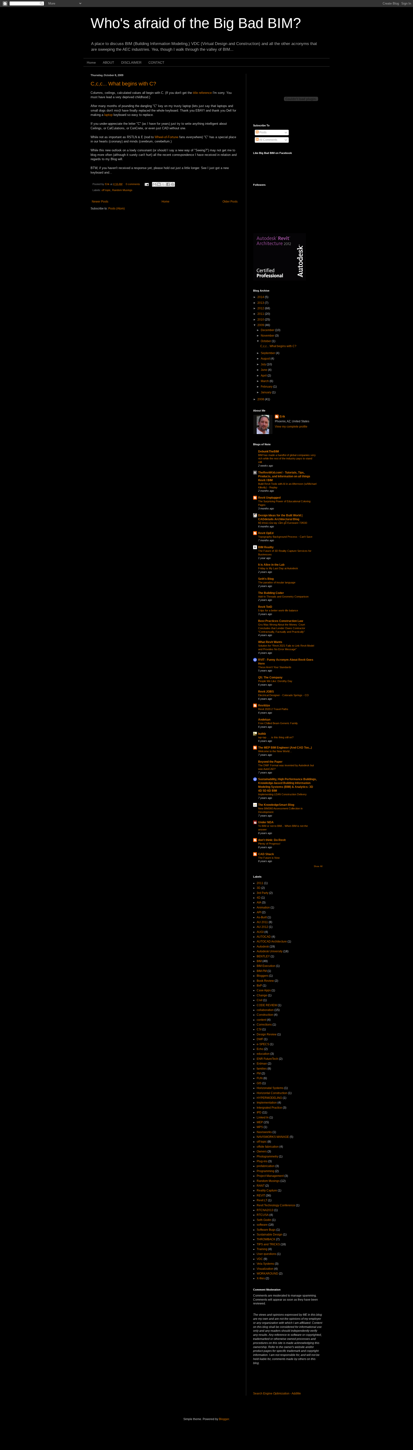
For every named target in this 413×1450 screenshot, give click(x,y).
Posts (262, 132)
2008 (261, 399)
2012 (261, 308)
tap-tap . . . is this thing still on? (275, 737)
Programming (265, 1171)
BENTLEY (263, 956)
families (262, 1068)
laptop (108, 115)
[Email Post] (146, 184)
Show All (318, 866)
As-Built (262, 917)
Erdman (262, 1063)
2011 (261, 314)
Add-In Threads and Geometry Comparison (283, 596)
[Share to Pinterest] (172, 184)
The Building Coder (271, 593)
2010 (261, 319)
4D (259, 897)
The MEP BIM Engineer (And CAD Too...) (285, 747)
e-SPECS (263, 1044)
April (264, 375)
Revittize (264, 705)
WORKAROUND (267, 1273)
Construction (265, 1014)
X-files (261, 1278)
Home (91, 62)
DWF (260, 1039)
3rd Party (262, 893)
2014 (261, 297)
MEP (260, 1122)
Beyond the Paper (270, 761)
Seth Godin (264, 1220)
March (265, 381)
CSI (259, 1029)
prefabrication (266, 1166)
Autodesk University (270, 951)
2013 (261, 303)
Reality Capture (267, 1190)
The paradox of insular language (276, 582)
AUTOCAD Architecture (272, 941)
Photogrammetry (267, 1156)
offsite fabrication (268, 1146)
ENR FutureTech (267, 1059)
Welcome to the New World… (275, 751)
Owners (262, 1151)
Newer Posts (100, 201)
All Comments (268, 139)
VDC (260, 1259)
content (261, 1019)
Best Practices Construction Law (280, 621)
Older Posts (230, 201)
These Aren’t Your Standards (274, 667)
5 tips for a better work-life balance (278, 610)
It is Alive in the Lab (271, 564)
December (268, 330)
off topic (106, 190)
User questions (266, 1254)
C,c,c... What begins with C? (123, 84)
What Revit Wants (270, 642)
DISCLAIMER (131, 62)
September (268, 353)
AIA (259, 902)
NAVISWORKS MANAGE (273, 1137)
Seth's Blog (266, 579)
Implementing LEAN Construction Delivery (282, 794)
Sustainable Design (269, 1234)
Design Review (267, 1034)
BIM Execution (266, 966)
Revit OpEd (265, 533)
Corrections (264, 1024)
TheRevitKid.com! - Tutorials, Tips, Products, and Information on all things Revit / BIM (284, 476)
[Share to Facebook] (168, 184)
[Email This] (154, 184)
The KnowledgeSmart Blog (276, 805)
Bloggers (262, 975)
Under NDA (266, 822)
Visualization (265, 1268)
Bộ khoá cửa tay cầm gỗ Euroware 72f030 (282, 522)
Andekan (264, 719)
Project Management (270, 1176)
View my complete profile (291, 426)
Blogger (224, 1419)
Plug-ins (262, 1161)
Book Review (265, 980)
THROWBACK (266, 1239)
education (263, 1053)
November (268, 335)
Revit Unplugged (269, 497)
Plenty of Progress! (269, 843)
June (264, 370)
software (262, 1224)
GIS (259, 1083)
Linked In (263, 1117)
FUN (260, 1078)
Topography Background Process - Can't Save (285, 536)
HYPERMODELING (269, 1098)
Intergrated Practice (269, 1107)
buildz (262, 733)
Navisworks (264, 1132)
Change (262, 995)
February (267, 386)
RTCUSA (263, 1215)
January (266, 392)
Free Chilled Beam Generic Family (278, 723)
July (264, 364)
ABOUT (108, 62)
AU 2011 (262, 922)
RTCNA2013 (265, 1210)
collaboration (265, 1010)
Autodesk (263, 946)
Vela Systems (265, 1263)
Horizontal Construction (272, 1093)
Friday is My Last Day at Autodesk (278, 568)
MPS (260, 1127)
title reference (203, 93)
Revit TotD (265, 607)
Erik (107, 184)
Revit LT (262, 1200)
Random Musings (122, 190)
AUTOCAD (264, 936)
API (259, 912)
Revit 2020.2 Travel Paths (273, 709)
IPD (259, 1112)
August (266, 358)
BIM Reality (266, 547)
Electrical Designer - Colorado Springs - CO (283, 695)
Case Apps (264, 990)
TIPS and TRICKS (268, 1244)
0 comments (133, 184)
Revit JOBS (266, 691)
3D (259, 888)
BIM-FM (262, 971)
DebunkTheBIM (268, 451)
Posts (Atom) (116, 208)
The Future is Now (269, 857)
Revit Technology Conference (276, 1205)
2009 (261, 325)
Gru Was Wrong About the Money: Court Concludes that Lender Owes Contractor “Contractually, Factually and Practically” (281, 628)
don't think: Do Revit (272, 840)
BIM (259, 961)
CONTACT (156, 62)
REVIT (261, 1195)
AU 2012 (262, 927)
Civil (259, 1000)
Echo (260, 1049)
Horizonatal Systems (270, 1088)
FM (259, 1073)
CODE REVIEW (267, 1005)
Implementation (267, 1102)
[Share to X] (163, 184)
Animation (263, 907)
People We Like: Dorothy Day (275, 681)
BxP (259, 985)
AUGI (260, 932)
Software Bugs (266, 1229)
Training (262, 1249)
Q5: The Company (270, 677)
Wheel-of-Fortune (167, 137)
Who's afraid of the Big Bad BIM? (196, 23)
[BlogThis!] (159, 184)
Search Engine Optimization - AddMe (277, 1393)
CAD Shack (266, 854)
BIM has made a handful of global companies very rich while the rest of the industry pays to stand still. (287, 459)
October (266, 341)
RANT (261, 1185)
